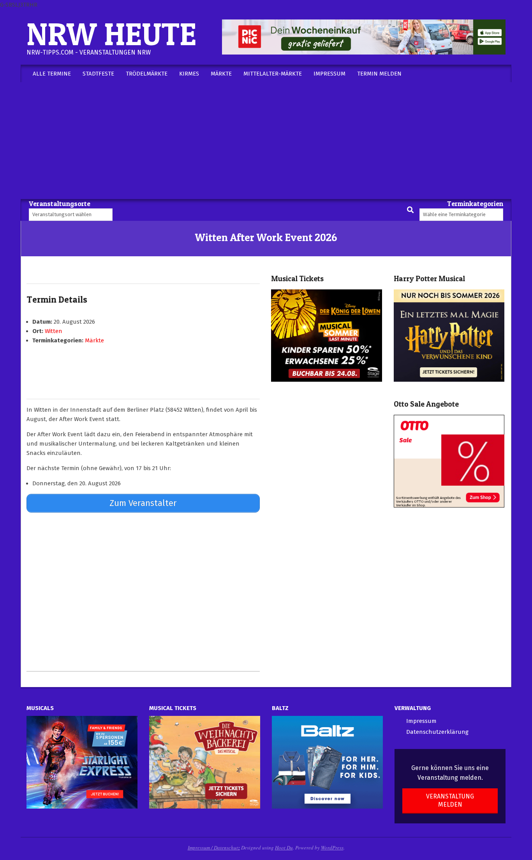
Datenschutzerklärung (437, 731)
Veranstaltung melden (450, 800)
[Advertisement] (266, 140)
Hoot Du (284, 847)
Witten (53, 331)
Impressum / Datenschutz (214, 847)
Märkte (94, 340)
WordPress (332, 847)
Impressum (421, 720)
